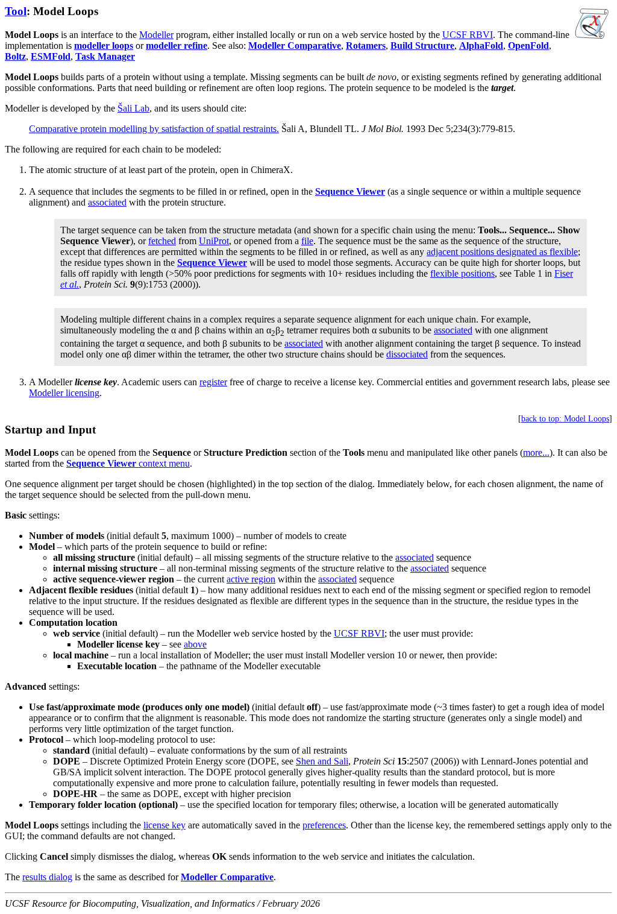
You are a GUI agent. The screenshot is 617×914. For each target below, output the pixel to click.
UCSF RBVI (467, 35)
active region (251, 579)
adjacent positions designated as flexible (502, 252)
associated (107, 202)
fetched (162, 241)
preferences (324, 825)
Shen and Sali (322, 761)
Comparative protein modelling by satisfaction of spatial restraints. (154, 129)
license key (164, 825)
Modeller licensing (64, 393)
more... (536, 452)
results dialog (47, 877)
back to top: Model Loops (565, 418)
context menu (128, 463)
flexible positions (462, 273)
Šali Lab (133, 108)
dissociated (407, 354)
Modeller (156, 35)
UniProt (214, 241)
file (307, 241)
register (213, 382)
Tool (16, 11)
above (195, 644)
